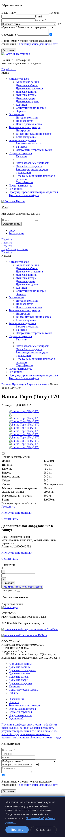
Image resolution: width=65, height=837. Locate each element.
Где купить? (16, 188)
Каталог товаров (19, 78)
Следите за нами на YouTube (40, 629)
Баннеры (21, 146)
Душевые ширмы (26, 91)
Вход (12, 230)
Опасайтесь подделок (29, 166)
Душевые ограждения (29, 88)
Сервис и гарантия (20, 153)
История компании (27, 117)
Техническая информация (24, 127)
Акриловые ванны (27, 81)
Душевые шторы (26, 94)
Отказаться (43, 829)
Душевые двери (25, 98)
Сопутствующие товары (31, 107)
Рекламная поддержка (22, 140)
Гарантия (21, 156)
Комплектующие (26, 136)
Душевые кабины (27, 85)
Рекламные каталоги (28, 143)
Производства (24, 120)
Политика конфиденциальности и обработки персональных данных (29, 726)
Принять (17, 829)
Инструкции (23, 130)
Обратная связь (11, 223)
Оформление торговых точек (34, 149)
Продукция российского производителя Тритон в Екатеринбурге (33, 193)
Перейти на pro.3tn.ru (14, 249)
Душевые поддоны (27, 101)
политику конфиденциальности (38, 44)
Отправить (8, 50)
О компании (16, 114)
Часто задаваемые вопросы (32, 162)
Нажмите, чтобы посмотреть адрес (23, 586)
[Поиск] (36, 220)
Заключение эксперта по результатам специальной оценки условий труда (31, 736)
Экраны (21, 111)
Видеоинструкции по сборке (33, 133)
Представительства (20, 185)
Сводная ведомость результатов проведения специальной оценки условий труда (29, 731)
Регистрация (16, 233)
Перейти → (8, 69)
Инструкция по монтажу (16, 512)
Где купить (8, 506)
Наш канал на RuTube (33, 635)
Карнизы (21, 104)
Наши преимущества (29, 124)
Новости (14, 702)
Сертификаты (24, 182)
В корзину (8, 583)
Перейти (6, 239)
